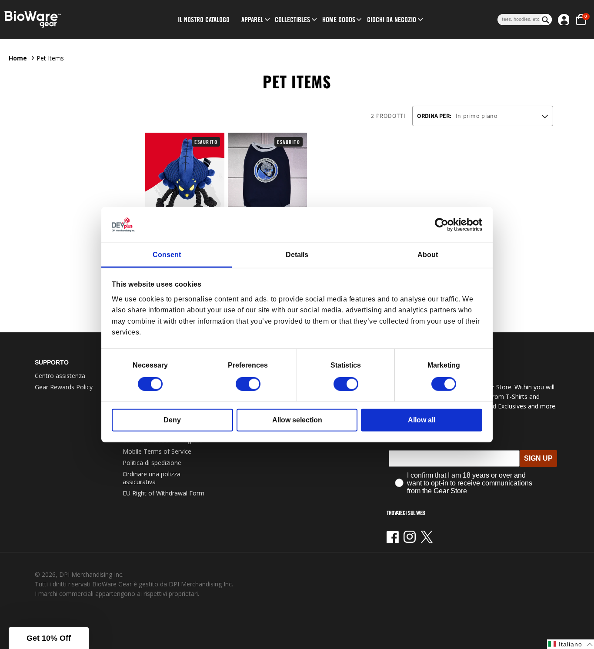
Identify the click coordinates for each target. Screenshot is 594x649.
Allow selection (297, 419)
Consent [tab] (167, 254)
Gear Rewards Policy (64, 387)
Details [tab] (297, 254)
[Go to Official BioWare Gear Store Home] (68, 20)
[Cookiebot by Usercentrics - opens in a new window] (444, 225)
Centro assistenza (60, 375)
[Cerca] (546, 19)
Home (18, 58)
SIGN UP (538, 458)
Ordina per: (434, 116)
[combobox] (518, 19)
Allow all (421, 419)
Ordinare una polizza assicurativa (151, 478)
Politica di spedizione (152, 462)
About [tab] (427, 254)
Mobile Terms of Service (157, 451)
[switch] (248, 384)
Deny (172, 419)
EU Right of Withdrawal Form (163, 493)
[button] (252, 19)
